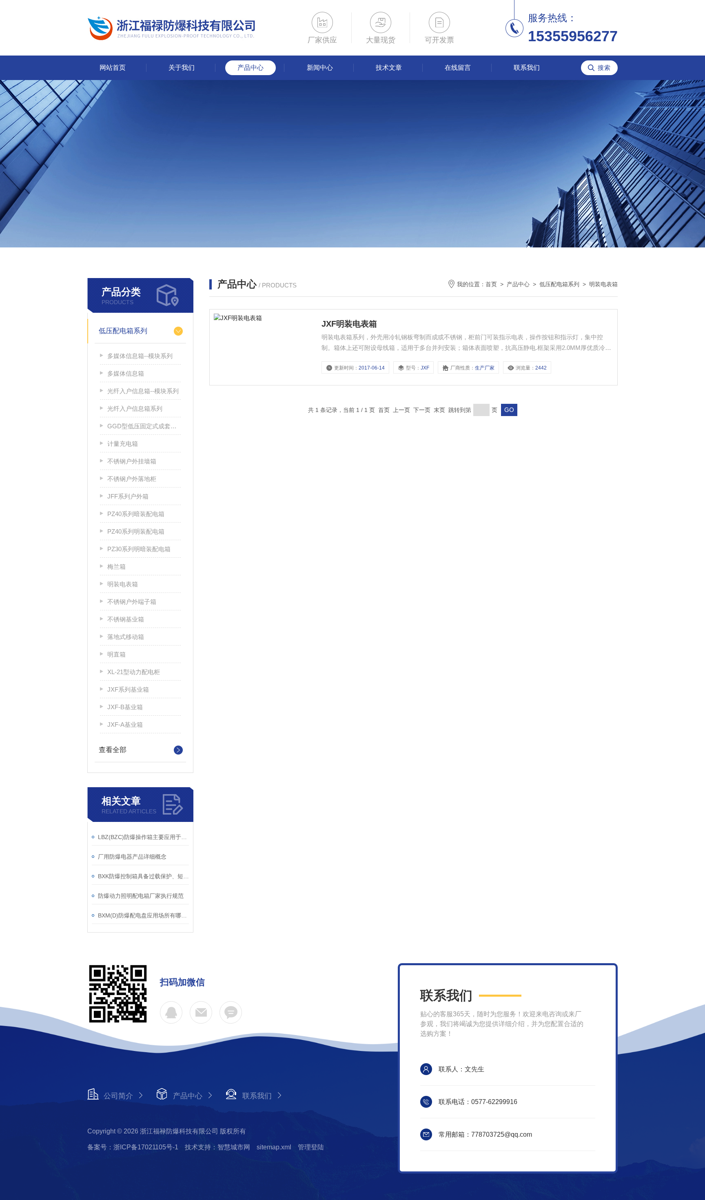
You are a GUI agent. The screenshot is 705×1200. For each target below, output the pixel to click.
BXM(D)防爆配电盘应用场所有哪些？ (143, 915)
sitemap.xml (274, 1147)
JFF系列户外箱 (128, 496)
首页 (491, 284)
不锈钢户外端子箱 (131, 601)
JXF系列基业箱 (128, 689)
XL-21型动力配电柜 (133, 671)
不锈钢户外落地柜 (131, 478)
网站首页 (113, 67)
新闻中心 (320, 67)
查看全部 (112, 750)
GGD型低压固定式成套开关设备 (144, 426)
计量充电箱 (122, 443)
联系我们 (527, 67)
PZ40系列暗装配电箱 (135, 513)
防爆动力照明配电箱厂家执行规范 (141, 896)
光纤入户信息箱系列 (134, 408)
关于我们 (181, 67)
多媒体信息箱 (125, 373)
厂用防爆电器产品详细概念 (132, 856)
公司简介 (118, 1096)
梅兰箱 (116, 566)
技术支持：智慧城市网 (217, 1147)
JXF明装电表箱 (349, 323)
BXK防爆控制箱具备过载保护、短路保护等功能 (143, 876)
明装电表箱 (122, 584)
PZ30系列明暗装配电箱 (139, 548)
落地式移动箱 (125, 636)
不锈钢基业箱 (125, 619)
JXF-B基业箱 (125, 707)
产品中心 (250, 67)
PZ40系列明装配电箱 (135, 531)
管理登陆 (311, 1147)
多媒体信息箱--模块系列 (140, 355)
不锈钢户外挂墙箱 (131, 461)
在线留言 (458, 67)
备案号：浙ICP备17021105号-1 (132, 1147)
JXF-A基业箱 (125, 724)
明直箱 (116, 654)
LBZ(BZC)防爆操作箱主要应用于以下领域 (143, 837)
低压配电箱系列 (123, 331)
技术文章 (389, 67)
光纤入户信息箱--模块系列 (143, 390)
